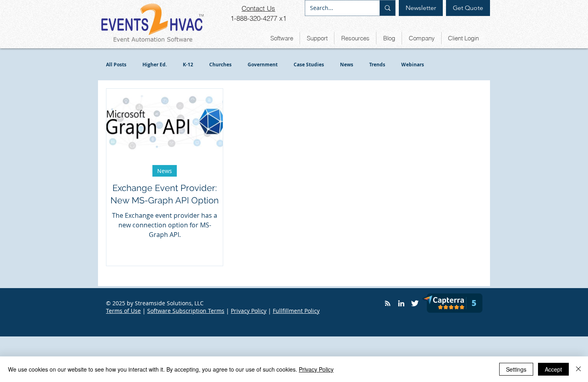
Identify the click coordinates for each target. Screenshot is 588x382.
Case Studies (309, 65)
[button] (282, 38)
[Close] (578, 369)
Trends (377, 65)
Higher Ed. (154, 65)
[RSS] (387, 303)
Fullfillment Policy (296, 310)
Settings (516, 369)
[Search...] (387, 8)
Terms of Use (123, 310)
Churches (220, 65)
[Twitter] (414, 303)
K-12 (188, 65)
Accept (553, 369)
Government (263, 65)
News (346, 65)
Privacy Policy (248, 310)
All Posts (116, 65)
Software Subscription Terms (185, 310)
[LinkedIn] (401, 303)
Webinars (412, 65)
